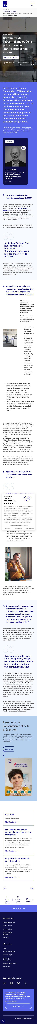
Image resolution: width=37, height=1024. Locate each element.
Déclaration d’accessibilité (7, 959)
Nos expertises (7, 929)
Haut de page (16, 909)
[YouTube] (25, 983)
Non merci (7, 528)
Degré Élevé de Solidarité (7, 933)
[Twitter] (11, 983)
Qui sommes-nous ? (9, 922)
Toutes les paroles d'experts (18, 900)
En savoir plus (9, 749)
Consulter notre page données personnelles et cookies (17, 522)
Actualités (6, 938)
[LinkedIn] (4, 983)
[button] (3, 1021)
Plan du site (6, 967)
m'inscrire (16, 1006)
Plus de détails (10, 822)
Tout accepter (29, 528)
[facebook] (18, 983)
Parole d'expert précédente (7, 900)
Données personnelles (9, 963)
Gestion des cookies (9, 951)
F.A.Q (4, 948)
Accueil (5, 11)
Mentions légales (8, 955)
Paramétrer (18, 528)
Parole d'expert (12, 11)
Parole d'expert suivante (28, 900)
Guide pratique (7, 926)
